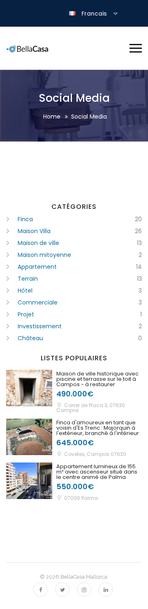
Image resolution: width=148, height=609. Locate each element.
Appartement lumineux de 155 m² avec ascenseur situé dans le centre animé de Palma (96, 471)
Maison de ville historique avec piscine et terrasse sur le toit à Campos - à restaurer (97, 379)
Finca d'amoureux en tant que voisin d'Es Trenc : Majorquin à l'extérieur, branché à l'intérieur (97, 428)
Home (51, 116)
